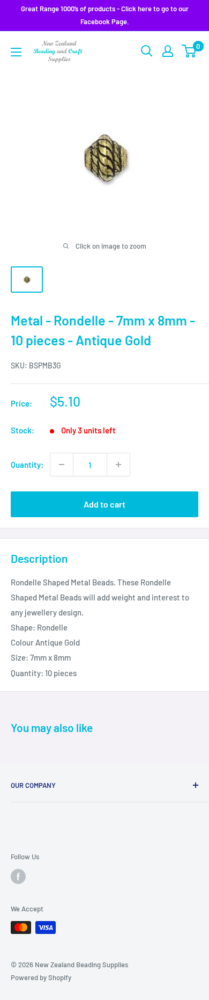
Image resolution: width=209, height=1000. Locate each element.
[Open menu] (16, 52)
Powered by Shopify (41, 977)
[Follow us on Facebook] (18, 876)
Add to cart (104, 504)
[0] (189, 51)
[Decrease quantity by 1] (61, 464)
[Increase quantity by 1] (118, 464)
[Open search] (147, 51)
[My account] (167, 51)
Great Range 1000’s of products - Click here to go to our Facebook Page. (105, 15)
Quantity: (27, 464)
